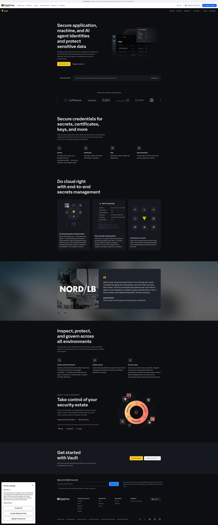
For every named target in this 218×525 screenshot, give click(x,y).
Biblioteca (117, 503)
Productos (29, 5)
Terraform (80, 501)
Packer (79, 503)
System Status (60, 519)
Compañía (62, 5)
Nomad (79, 508)
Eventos (117, 501)
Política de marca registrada (108, 519)
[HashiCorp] (7, 5)
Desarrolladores (44, 5)
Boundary (101, 503)
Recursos (54, 5)
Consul (100, 506)
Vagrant (80, 511)
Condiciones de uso (82, 519)
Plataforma (20, 5)
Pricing (36, 5)
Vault (100, 501)
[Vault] (4, 10)
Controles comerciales (122, 519)
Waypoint (80, 506)
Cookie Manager (71, 519)
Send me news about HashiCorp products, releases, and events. (77, 488)
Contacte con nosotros (136, 501)
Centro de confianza (94, 519)
